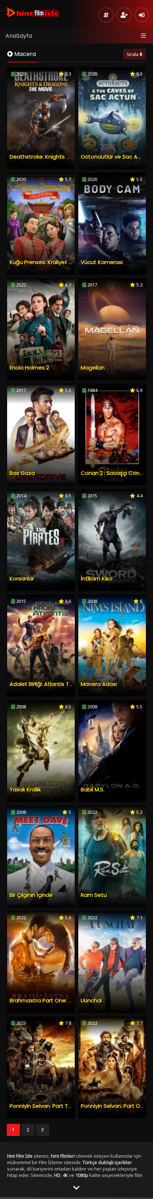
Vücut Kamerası (102, 262)
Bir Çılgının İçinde (31, 895)
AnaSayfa (18, 36)
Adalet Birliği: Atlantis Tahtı (44, 684)
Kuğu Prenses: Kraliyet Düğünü (49, 262)
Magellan (93, 367)
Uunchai (91, 1000)
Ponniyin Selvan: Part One (114, 1106)
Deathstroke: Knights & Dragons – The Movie (68, 156)
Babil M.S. (92, 789)
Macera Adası (99, 684)
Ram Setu (94, 895)
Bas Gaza (22, 473)
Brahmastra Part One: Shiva (46, 1000)
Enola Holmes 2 (29, 367)
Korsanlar (22, 578)
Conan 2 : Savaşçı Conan (113, 473)
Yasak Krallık (25, 789)
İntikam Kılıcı (96, 578)
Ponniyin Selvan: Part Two (43, 1106)
